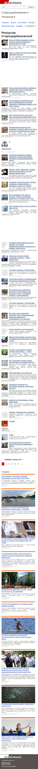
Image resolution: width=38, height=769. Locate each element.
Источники (22, 23)
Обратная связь (6, 739)
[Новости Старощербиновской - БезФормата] (11, 2)
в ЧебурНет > (30, 26)
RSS (14, 743)
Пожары (19, 26)
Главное (5, 23)
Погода (31, 23)
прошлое (16, 436)
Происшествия (8, 26)
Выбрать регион (6, 741)
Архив (13, 23)
